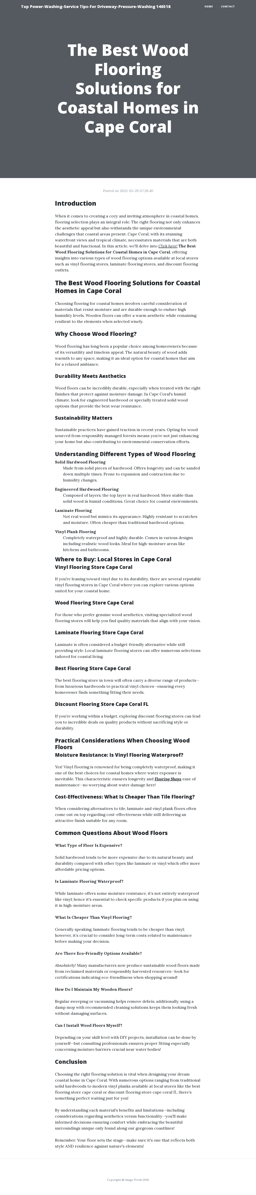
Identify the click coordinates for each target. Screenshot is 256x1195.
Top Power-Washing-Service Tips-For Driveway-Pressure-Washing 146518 (96, 6)
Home (209, 6)
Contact (228, 6)
